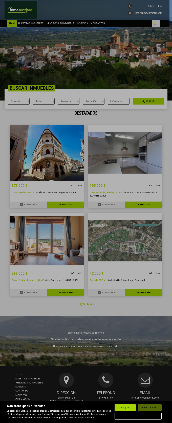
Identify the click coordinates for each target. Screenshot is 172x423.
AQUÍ (65, 414)
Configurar (138, 416)
